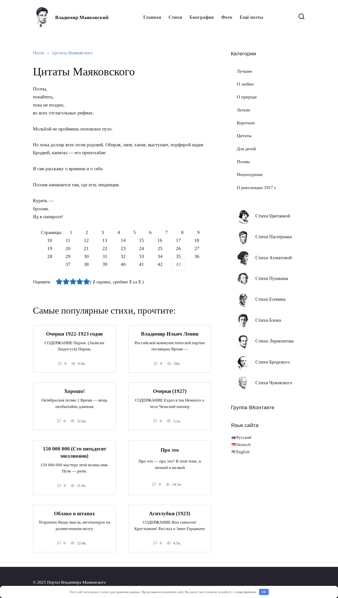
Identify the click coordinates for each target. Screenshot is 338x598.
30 (86, 256)
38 (86, 264)
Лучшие (244, 71)
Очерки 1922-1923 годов (74, 334)
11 (68, 240)
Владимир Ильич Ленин (169, 334)
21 (86, 248)
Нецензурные (250, 174)
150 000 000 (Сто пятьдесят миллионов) (74, 452)
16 (159, 240)
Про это (170, 450)
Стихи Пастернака (273, 236)
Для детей (246, 148)
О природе (247, 96)
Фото (226, 17)
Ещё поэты (251, 17)
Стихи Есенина (270, 299)
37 (68, 264)
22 (104, 248)
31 (104, 256)
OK (264, 592)
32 (123, 256)
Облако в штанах (74, 513)
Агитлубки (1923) (169, 513)
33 (141, 256)
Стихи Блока (268, 320)
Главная (152, 17)
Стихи (175, 17)
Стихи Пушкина (271, 278)
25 (160, 248)
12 (86, 240)
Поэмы (243, 161)
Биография (202, 17)
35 (178, 256)
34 (160, 256)
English (243, 451)
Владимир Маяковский (82, 17)
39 (104, 264)
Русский (243, 437)
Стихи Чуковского (273, 382)
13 (104, 240)
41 (141, 264)
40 (123, 264)
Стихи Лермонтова (274, 340)
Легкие (243, 109)
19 (49, 248)
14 (123, 240)
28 (49, 256)
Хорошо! (74, 391)
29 (68, 256)
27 (196, 248)
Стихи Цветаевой (272, 215)
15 (141, 240)
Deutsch (243, 444)
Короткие (246, 122)
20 (68, 248)
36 (196, 256)
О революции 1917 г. (257, 187)
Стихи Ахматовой (273, 257)
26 (178, 248)
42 (160, 264)
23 (123, 248)
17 (178, 240)
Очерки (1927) (170, 391)
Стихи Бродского (272, 361)
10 (49, 240)
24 (141, 248)
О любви (245, 84)
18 (196, 240)
